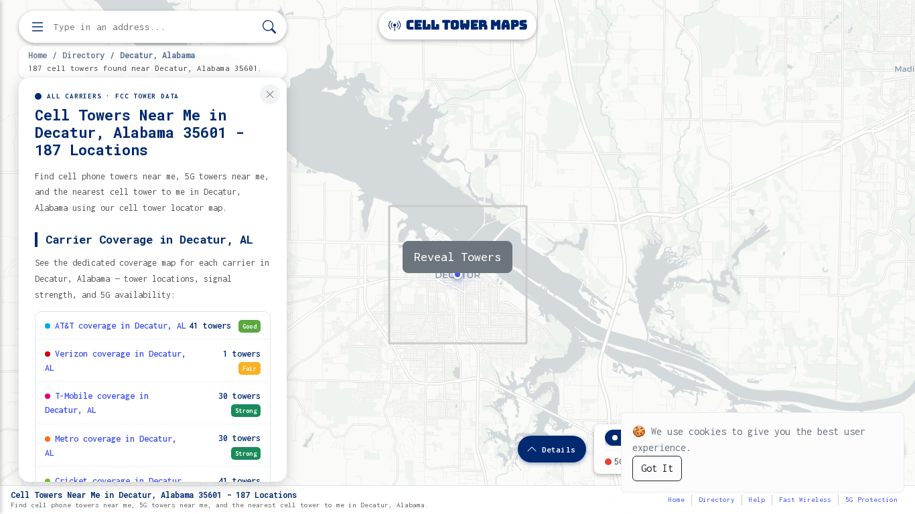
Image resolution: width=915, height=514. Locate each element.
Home (37, 55)
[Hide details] (270, 94)
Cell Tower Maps (465, 25)
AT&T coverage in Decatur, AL (120, 326)
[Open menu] (37, 26)
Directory (83, 55)
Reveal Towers (457, 257)
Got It (657, 468)
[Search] (269, 27)
